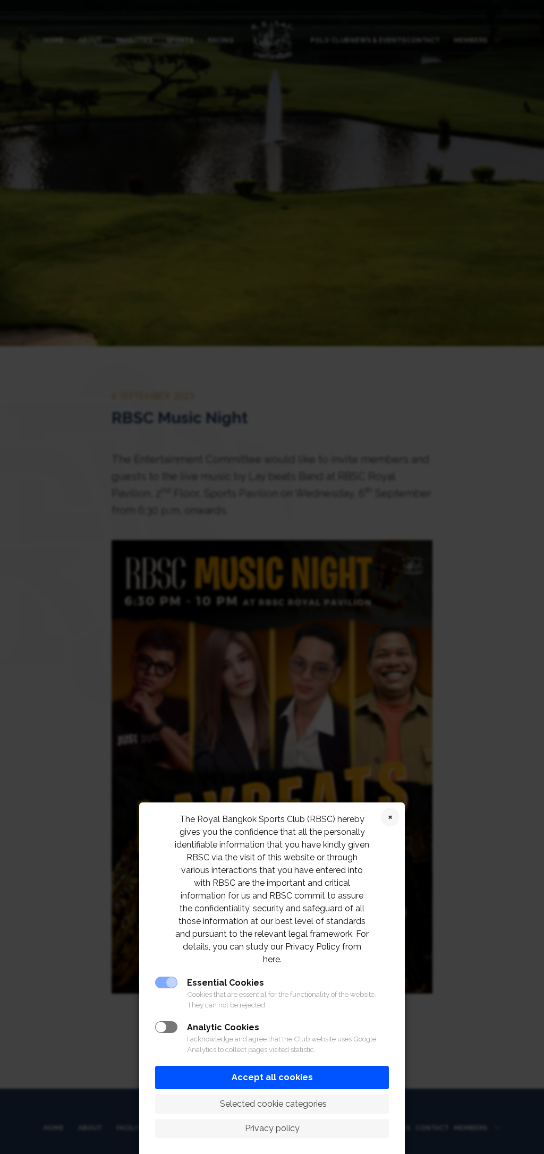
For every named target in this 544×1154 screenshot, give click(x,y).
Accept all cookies (272, 1077)
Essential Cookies (225, 983)
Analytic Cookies (223, 1027)
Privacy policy (272, 1128)
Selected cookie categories (272, 1104)
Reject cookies (390, 817)
